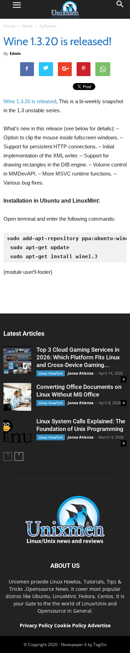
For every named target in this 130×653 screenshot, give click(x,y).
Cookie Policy (71, 625)
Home (9, 26)
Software (48, 26)
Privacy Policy (36, 625)
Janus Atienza (81, 373)
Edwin (15, 53)
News (27, 26)
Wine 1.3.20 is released (29, 101)
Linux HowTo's (50, 373)
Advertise (99, 625)
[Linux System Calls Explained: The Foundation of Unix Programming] (17, 431)
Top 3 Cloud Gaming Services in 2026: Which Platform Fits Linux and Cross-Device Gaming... (78, 357)
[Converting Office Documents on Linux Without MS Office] (17, 397)
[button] (120, 9)
